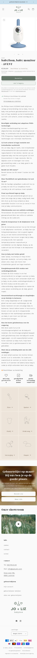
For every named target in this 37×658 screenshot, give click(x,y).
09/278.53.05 (4, 91)
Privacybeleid (18, 647)
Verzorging (9, 455)
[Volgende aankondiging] (33, 2)
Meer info (18, 499)
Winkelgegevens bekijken (12, 101)
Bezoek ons (18, 494)
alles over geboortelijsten (13, 595)
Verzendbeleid (26, 650)
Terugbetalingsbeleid (14, 650)
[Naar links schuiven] (14, 54)
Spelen (26, 407)
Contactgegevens (29, 647)
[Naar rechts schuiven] (23, 54)
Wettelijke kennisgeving (27, 653)
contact (6, 549)
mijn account (8, 586)
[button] (3, 9)
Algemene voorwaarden (11, 653)
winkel (6, 554)
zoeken (6, 545)
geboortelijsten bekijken (12, 591)
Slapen (26, 455)
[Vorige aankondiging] (3, 2)
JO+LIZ (10, 647)
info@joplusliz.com (20, 91)
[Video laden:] (18, 524)
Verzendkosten (18, 71)
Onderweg (26, 431)
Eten (9, 407)
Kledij (9, 431)
